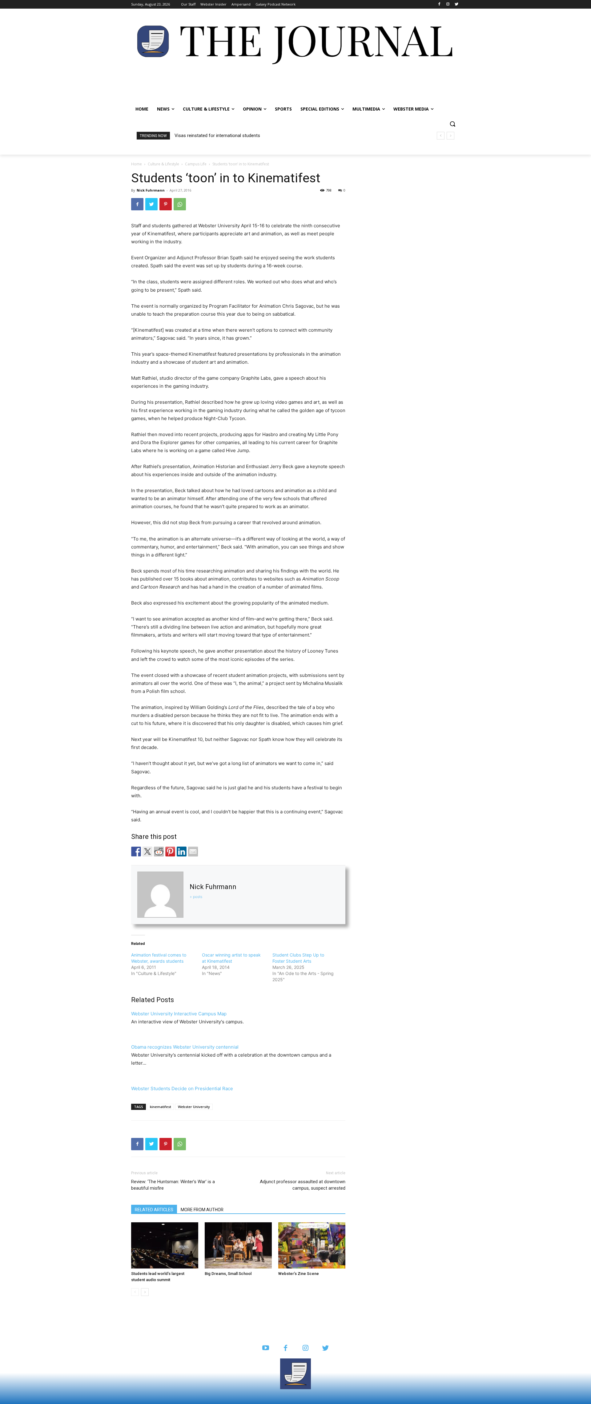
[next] (450, 136)
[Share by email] (193, 851)
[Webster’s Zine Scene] (311, 1245)
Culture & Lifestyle (163, 164)
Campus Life (196, 164)
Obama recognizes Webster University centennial (185, 1047)
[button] (452, 123)
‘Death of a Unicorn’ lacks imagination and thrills (223, 135)
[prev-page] (135, 1292)
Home (136, 164)
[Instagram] (447, 4)
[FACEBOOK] (285, 1348)
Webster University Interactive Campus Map (179, 1014)
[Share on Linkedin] (182, 851)
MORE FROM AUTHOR (202, 1209)
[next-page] (145, 1292)
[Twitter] (456, 4)
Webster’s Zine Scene (298, 1273)
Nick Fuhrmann (151, 190)
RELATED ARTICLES (154, 1209)
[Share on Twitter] (147, 851)
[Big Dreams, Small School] (238, 1245)
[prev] (440, 136)
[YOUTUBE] (265, 1348)
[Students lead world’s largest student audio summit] (164, 1245)
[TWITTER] (325, 1348)
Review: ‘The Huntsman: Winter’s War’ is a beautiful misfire (173, 1185)
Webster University (194, 1106)
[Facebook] (439, 4)
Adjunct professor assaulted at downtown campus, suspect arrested (302, 1185)
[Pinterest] (165, 204)
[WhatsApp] (180, 204)
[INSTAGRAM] (305, 1348)
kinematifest (160, 1106)
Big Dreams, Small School (228, 1273)
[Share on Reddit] (159, 851)
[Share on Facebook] (136, 851)
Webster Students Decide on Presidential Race (182, 1088)
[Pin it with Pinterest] (170, 851)
